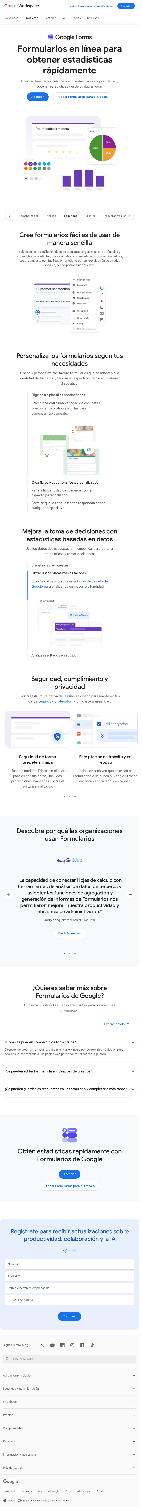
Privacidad (9, 1501)
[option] (29, 216)
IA (63, 18)
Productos (31, 18)
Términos (26, 1501)
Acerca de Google (48, 1501)
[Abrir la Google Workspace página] (22, 6)
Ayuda (100, 1501)
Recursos (93, 18)
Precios (76, 18)
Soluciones (11, 18)
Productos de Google (78, 1501)
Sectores (50, 18)
